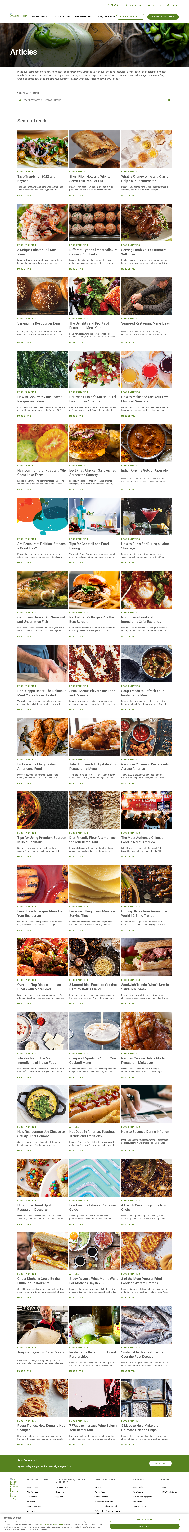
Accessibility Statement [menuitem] (103, 1501)
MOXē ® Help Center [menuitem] (169, 1492)
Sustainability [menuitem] (32, 1501)
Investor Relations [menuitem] (62, 1487)
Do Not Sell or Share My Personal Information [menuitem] (107, 1512)
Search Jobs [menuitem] (138, 1487)
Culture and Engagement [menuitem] (143, 1497)
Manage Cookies (144, 1520)
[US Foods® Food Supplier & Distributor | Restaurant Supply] (14, 1498)
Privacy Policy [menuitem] (100, 1492)
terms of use (44, 1524)
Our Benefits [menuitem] (138, 1501)
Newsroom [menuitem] (59, 1492)
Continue (145, 1526)
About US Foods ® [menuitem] (34, 1487)
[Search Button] (19, 100)
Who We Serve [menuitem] (32, 1492)
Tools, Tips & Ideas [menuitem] (106, 17)
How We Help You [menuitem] (83, 17)
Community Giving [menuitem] (34, 1506)
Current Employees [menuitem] (140, 1506)
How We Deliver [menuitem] (62, 17)
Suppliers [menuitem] (59, 1497)
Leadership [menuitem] (31, 1511)
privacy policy (58, 1524)
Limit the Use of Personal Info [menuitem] (106, 1506)
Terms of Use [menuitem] (99, 1487)
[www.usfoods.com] (18, 17)
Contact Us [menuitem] (165, 1487)
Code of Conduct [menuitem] (101, 1497)
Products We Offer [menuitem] (40, 17)
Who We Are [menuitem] (138, 1492)
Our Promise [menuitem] (32, 1497)
